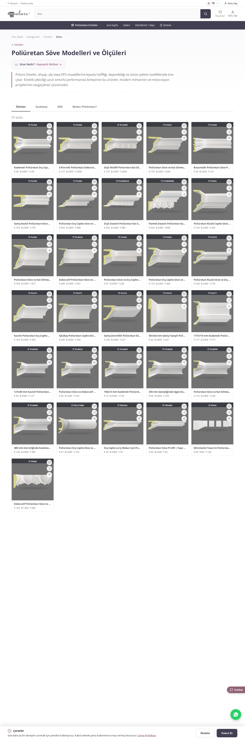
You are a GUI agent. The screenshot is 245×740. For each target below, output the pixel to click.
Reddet (205, 733)
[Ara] (205, 13)
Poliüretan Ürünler (86, 25)
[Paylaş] (49, 138)
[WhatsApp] (235, 714)
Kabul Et (227, 733)
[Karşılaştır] (49, 132)
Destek (167, 25)
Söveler (47, 37)
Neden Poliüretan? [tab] (85, 106)
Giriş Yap (232, 3)
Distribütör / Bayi (144, 25)
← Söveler (17, 44)
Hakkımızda (27, 3)
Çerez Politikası (147, 735)
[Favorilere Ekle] (49, 126)
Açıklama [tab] (41, 106)
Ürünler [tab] (21, 106)
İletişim (14, 3)
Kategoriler (33, 37)
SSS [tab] (60, 106)
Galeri (126, 25)
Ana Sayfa (112, 25)
